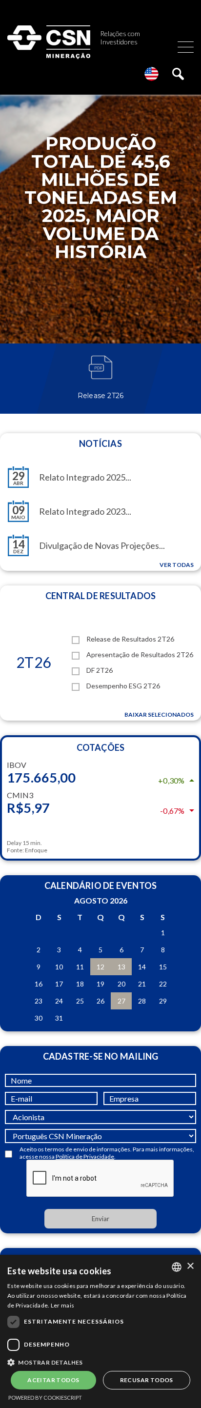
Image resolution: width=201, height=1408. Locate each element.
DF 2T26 (99, 670)
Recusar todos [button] (146, 1380)
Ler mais (62, 1305)
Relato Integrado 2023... (85, 511)
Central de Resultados (100, 595)
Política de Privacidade (85, 1156)
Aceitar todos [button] (53, 1380)
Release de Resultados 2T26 (130, 639)
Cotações (101, 747)
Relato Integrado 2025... (85, 477)
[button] (100, 1361)
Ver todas (177, 564)
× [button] (190, 1266)
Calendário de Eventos (100, 885)
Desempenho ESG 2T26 (123, 686)
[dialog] (100, 1331)
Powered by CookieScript (45, 1397)
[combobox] (176, 1267)
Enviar (100, 1219)
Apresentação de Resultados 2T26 (139, 654)
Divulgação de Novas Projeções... (102, 545)
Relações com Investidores (120, 37)
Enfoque (36, 850)
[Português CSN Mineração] (100, 1133)
